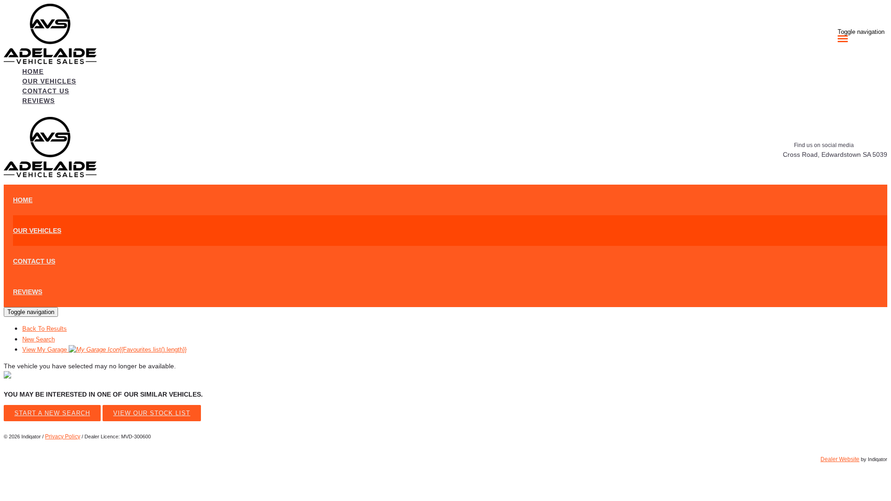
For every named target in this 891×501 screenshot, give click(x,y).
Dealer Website (839, 459)
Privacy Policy (62, 436)
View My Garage (104, 349)
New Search (38, 339)
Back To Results (44, 328)
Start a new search (52, 413)
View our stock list (151, 413)
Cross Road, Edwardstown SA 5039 (835, 154)
